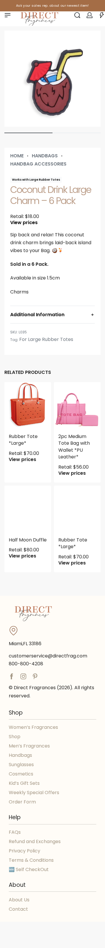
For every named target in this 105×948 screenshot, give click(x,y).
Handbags (45, 155)
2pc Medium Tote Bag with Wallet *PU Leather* (74, 446)
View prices (24, 222)
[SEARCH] (77, 15)
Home (17, 155)
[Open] (102, 15)
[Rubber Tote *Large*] (27, 405)
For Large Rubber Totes (46, 339)
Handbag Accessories (38, 164)
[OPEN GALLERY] (52, 79)
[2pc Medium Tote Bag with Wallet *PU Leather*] (77, 405)
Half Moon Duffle (28, 540)
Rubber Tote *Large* (23, 439)
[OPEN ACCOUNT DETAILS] (89, 15)
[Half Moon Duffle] (27, 509)
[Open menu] (7, 15)
